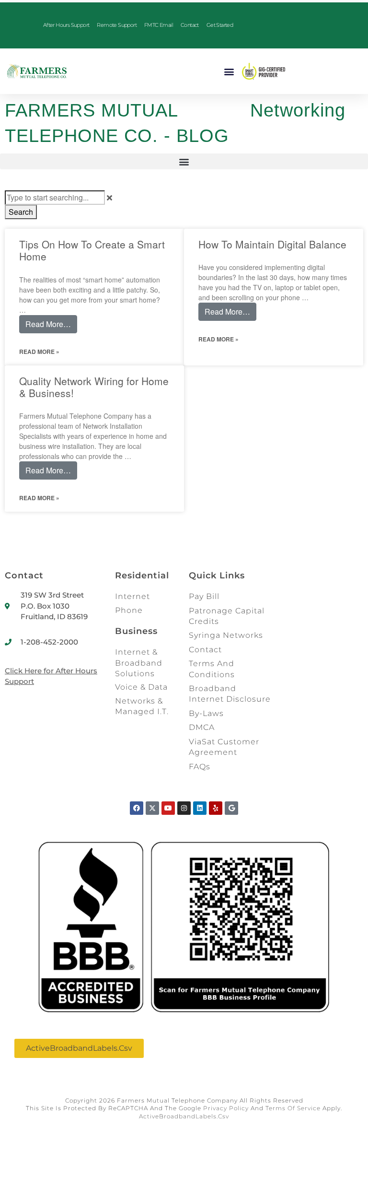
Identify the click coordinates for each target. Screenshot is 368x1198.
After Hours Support (66, 25)
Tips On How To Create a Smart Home (92, 250)
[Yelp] (215, 808)
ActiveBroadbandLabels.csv (184, 1116)
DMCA (202, 727)
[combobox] (55, 197)
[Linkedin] (200, 808)
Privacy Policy (226, 1108)
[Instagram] (184, 808)
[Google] (231, 808)
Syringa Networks (226, 635)
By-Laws (206, 713)
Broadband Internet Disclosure (230, 694)
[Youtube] (168, 808)
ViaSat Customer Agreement (224, 747)
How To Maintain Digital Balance (272, 244)
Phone (129, 610)
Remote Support (117, 25)
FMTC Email (158, 25)
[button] (229, 71)
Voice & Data (141, 687)
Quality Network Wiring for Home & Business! (94, 387)
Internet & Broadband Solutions (138, 662)
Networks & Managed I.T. (142, 706)
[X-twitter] (152, 808)
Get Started (220, 25)
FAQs (199, 766)
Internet (132, 596)
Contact (190, 25)
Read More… (48, 323)
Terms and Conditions (212, 669)
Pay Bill (204, 596)
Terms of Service (293, 1108)
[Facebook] (136, 808)
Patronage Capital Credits (226, 616)
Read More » (39, 351)
